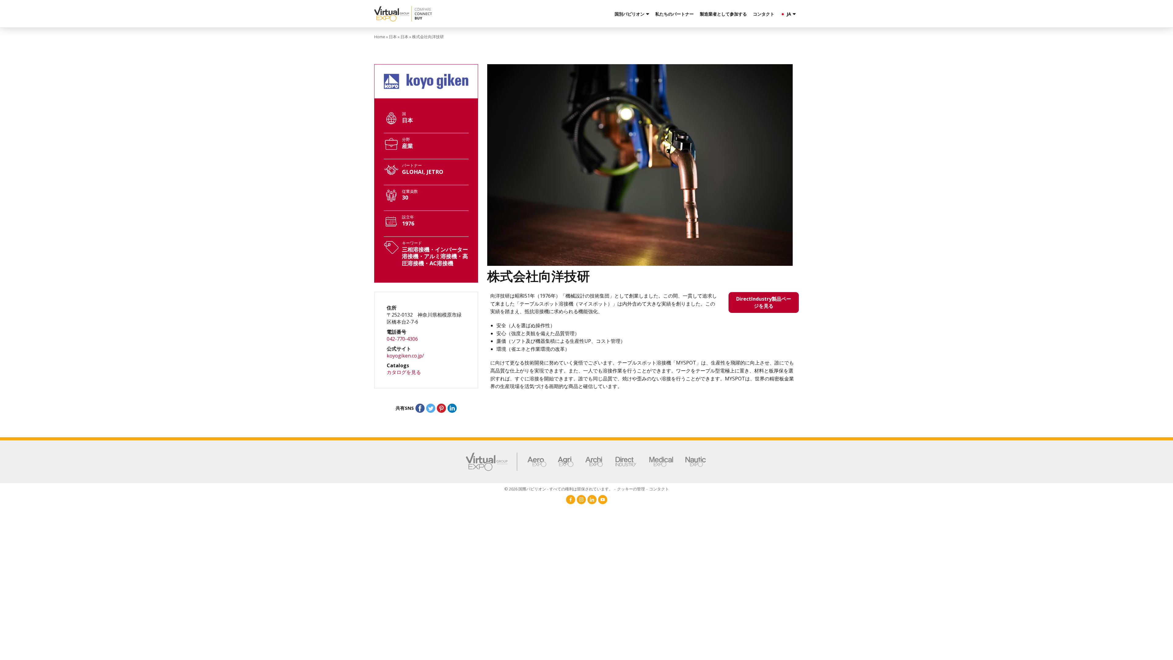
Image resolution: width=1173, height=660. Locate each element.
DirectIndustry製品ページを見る (763, 302)
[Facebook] (570, 499)
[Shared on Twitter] (430, 408)
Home (379, 36)
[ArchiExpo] (594, 462)
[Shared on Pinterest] (441, 408)
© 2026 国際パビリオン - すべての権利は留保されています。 (558, 489)
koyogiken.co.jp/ (405, 355)
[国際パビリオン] (446, 13)
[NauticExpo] (695, 462)
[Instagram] (581, 499)
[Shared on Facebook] (420, 408)
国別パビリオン (630, 14)
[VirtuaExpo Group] (491, 462)
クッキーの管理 (631, 489)
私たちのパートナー (674, 14)
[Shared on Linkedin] (452, 408)
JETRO (434, 171)
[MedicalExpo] (661, 462)
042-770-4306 (402, 339)
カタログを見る (404, 372)
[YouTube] (602, 499)
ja (789, 14)
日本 (393, 36)
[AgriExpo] (566, 462)
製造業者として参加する (723, 14)
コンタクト (763, 14)
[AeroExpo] (536, 462)
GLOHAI (412, 171)
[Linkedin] (592, 499)
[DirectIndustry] (625, 462)
